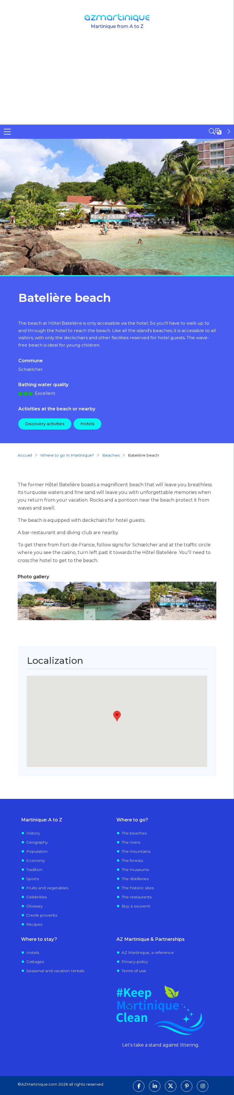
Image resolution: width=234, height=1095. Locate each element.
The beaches (134, 833)
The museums (135, 869)
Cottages (35, 961)
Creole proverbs (41, 915)
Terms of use (134, 970)
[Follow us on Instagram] (202, 1086)
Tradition (34, 869)
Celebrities (36, 897)
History (33, 833)
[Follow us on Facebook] (138, 1086)
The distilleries (135, 878)
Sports (32, 878)
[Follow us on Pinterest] (186, 1086)
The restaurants (137, 897)
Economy (35, 860)
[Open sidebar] (220, 131)
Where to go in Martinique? (67, 455)
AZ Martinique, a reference (148, 952)
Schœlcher (30, 369)
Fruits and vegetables (47, 888)
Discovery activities (44, 423)
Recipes (34, 924)
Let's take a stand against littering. (160, 1045)
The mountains (136, 851)
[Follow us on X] (170, 1086)
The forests (132, 860)
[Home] (117, 18)
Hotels (87, 423)
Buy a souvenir (136, 906)
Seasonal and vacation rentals (55, 970)
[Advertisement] (117, 82)
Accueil (25, 455)
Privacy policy (135, 961)
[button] (51, 601)
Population (37, 851)
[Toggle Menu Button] (7, 132)
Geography (37, 842)
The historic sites (138, 888)
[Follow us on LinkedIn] (154, 1086)
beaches (111, 455)
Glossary (34, 906)
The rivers (131, 842)
